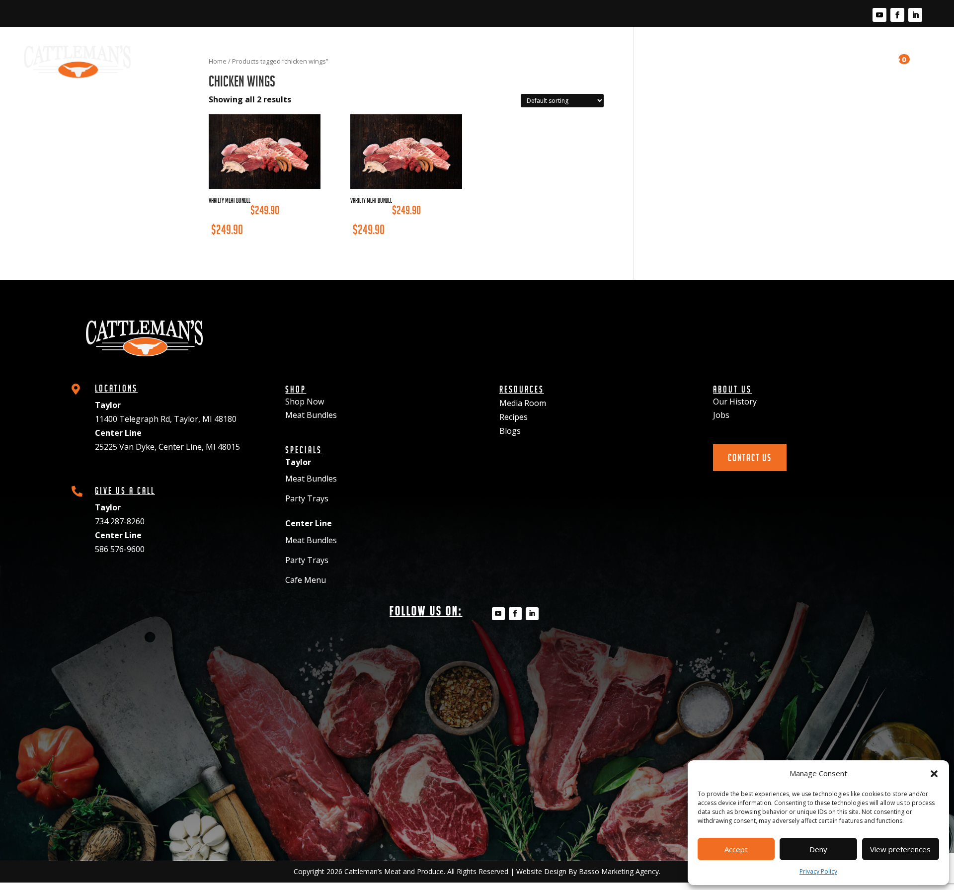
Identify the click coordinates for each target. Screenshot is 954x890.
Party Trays (306, 498)
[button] (934, 774)
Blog (751, 53)
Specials (601, 53)
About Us (794, 53)
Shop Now (304, 401)
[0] (891, 62)
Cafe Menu (305, 579)
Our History (735, 401)
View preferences (900, 849)
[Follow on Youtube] (879, 15)
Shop (504, 53)
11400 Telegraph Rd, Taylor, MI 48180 (166, 418)
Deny (818, 849)
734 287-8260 (120, 521)
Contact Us (854, 57)
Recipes (709, 53)
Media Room (656, 53)
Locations (549, 53)
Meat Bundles (311, 414)
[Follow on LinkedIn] (915, 15)
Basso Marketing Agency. (619, 871)
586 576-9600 (120, 549)
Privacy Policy (818, 871)
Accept (736, 849)
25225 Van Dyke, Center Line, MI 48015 (167, 446)
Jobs (721, 414)
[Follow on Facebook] (897, 15)
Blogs (510, 430)
